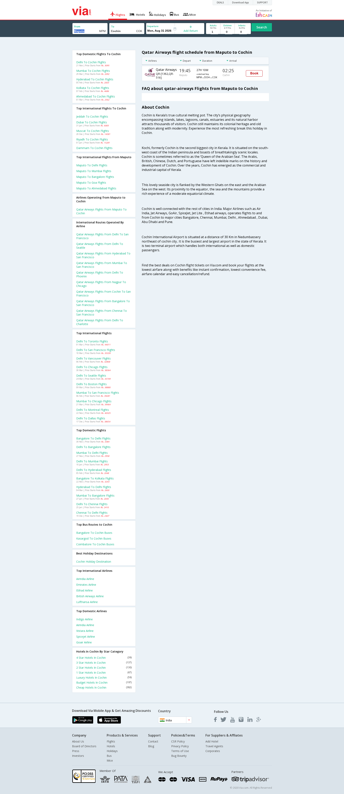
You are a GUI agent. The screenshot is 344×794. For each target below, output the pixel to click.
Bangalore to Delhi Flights (93, 438)
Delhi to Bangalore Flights (93, 447)
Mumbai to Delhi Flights (92, 453)
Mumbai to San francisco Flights (97, 393)
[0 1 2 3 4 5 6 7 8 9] (227, 32)
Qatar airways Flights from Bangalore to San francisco (103, 303)
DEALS (220, 2)
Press (75, 751)
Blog (151, 746)
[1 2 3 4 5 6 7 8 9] (213, 32)
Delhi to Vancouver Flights (93, 358)
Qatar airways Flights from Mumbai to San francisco (101, 265)
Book (254, 73)
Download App (240, 2)
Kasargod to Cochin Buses (93, 538)
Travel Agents (214, 746)
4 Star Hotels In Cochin (104, 658)
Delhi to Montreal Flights (92, 410)
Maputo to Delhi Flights (91, 165)
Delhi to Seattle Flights (91, 375)
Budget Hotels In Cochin (104, 682)
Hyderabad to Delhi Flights (93, 487)
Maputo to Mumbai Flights (93, 171)
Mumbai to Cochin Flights (93, 71)
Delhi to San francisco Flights (95, 350)
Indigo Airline (84, 619)
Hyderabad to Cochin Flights (94, 79)
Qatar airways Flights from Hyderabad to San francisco (103, 255)
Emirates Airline (86, 584)
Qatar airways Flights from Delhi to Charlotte (99, 322)
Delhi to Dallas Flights (90, 418)
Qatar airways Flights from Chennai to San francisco (101, 312)
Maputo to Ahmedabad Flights (96, 188)
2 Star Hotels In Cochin (104, 667)
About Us (78, 741)
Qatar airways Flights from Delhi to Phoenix (99, 274)
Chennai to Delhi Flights (92, 512)
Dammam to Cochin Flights (94, 148)
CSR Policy (178, 741)
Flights (111, 741)
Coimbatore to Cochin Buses (95, 544)
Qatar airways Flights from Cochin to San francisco (103, 293)
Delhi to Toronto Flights (92, 341)
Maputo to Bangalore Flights (95, 177)
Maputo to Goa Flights (91, 182)
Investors (78, 756)
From (77, 26)
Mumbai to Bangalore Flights (95, 495)
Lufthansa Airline (87, 602)
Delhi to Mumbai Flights (92, 461)
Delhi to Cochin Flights (91, 62)
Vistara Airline (85, 631)
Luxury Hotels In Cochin (104, 677)
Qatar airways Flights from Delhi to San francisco (102, 236)
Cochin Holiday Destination (93, 561)
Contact (153, 741)
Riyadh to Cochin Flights (92, 139)
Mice (110, 760)
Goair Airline (84, 642)
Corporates (212, 751)
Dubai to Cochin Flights (91, 122)
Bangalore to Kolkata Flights (95, 478)
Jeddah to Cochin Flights (92, 116)
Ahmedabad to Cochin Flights (95, 96)
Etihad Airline (84, 590)
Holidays (112, 751)
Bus (109, 756)
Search (261, 27)
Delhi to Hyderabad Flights (93, 470)
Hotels (111, 746)
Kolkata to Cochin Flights (92, 88)
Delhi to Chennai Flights (92, 504)
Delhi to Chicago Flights (92, 367)
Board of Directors (84, 746)
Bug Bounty (179, 756)
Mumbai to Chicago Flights (93, 401)
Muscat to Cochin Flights (92, 131)
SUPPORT (262, 2)
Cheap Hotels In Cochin (104, 687)
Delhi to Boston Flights (91, 384)
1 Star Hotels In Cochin (104, 672)
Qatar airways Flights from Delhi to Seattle (99, 245)
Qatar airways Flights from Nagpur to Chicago (101, 284)
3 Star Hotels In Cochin (104, 662)
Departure (152, 26)
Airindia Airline (85, 579)
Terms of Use (180, 751)
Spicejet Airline (85, 636)
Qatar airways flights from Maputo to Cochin (101, 211)
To (112, 26)
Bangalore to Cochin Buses (94, 533)
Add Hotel (211, 741)
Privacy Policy (180, 746)
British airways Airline (90, 596)
